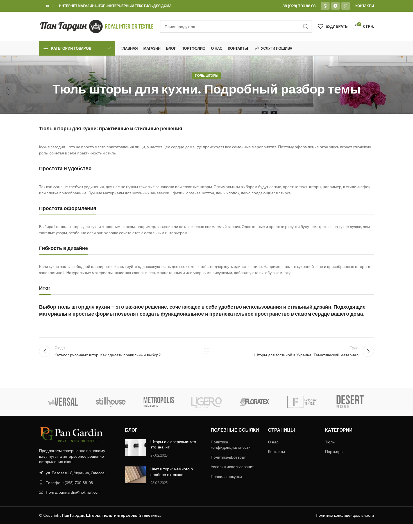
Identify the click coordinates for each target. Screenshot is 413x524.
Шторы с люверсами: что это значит (173, 444)
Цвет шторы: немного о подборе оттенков (171, 471)
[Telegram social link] (335, 6)
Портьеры (334, 451)
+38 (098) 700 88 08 (298, 5)
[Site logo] (96, 26)
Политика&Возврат (228, 457)
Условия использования (233, 466)
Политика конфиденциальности (231, 444)
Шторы (212, 75)
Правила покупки (226, 476)
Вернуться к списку (206, 351)
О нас (273, 441)
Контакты (276, 451)
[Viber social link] (345, 6)
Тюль (199, 75)
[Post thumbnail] (135, 448)
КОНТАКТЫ (364, 6)
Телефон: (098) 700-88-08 (69, 482)
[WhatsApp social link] (325, 6)
